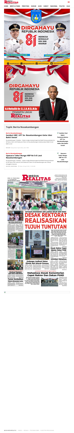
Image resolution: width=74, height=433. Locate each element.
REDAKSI (26, 430)
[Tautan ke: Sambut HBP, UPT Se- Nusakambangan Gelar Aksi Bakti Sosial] (62, 139)
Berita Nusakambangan (14, 133)
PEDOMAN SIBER (34, 430)
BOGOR (8, 148)
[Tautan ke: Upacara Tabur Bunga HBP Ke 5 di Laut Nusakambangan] (62, 157)
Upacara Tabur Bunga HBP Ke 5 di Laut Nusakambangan (24, 156)
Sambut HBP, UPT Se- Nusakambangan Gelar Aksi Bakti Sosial (29, 136)
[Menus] (68, 2)
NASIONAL (14, 166)
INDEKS (20, 430)
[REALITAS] (11, 2)
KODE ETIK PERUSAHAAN (47, 430)
